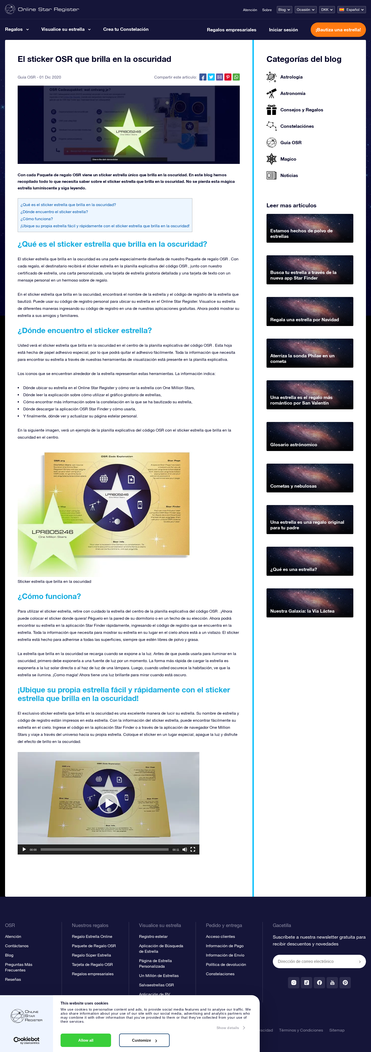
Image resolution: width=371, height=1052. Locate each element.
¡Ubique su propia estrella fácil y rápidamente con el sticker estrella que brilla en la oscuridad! (105, 225)
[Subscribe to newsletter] (360, 962)
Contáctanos (17, 945)
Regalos (14, 29)
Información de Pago (225, 945)
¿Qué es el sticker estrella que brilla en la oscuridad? (68, 204)
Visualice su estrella (63, 29)
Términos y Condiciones (301, 1030)
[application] (108, 803)
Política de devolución (226, 964)
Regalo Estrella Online (92, 936)
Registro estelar (153, 936)
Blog (282, 10)
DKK (324, 10)
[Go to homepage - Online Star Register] (42, 9)
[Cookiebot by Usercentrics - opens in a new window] (27, 1040)
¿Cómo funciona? (36, 218)
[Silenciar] (184, 849)
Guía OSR (27, 77)
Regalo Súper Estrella (91, 955)
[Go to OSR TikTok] (306, 982)
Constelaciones (220, 973)
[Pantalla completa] (192, 849)
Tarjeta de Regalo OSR (92, 964)
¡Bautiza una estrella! (338, 29)
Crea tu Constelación (126, 29)
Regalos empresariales (231, 29)
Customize (141, 1040)
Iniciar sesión (283, 29)
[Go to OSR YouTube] (332, 982)
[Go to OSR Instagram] (293, 982)
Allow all (85, 1040)
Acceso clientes (220, 936)
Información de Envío (225, 955)
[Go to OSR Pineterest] (345, 982)
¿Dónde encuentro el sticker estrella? (54, 211)
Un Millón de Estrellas (159, 975)
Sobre (267, 10)
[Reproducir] (24, 849)
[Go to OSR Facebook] (319, 982)
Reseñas (13, 979)
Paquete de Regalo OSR (94, 945)
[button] (108, 803)
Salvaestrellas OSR (156, 985)
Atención (250, 10)
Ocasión (303, 10)
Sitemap (336, 1030)
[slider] (105, 849)
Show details (228, 1028)
